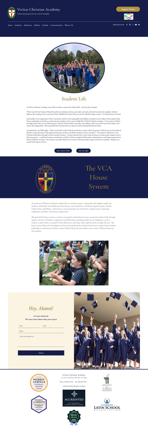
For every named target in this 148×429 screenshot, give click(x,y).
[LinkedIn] (133, 25)
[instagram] (130, 25)
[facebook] (127, 25)
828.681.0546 (68, 382)
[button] (83, 151)
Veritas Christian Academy (38, 9)
